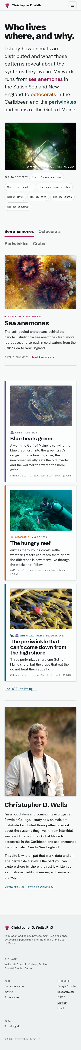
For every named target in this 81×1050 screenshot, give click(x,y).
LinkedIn (62, 1002)
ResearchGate (66, 991)
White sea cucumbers (19, 187)
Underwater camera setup (55, 187)
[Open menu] (72, 5)
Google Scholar (66, 986)
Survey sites (12, 997)
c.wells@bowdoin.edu (40, 886)
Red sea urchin (62, 197)
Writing (9, 991)
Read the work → (42, 357)
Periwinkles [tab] (16, 243)
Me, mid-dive (38, 197)
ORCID (61, 997)
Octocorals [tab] (49, 231)
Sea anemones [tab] (19, 231)
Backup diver (15, 197)
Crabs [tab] (39, 243)
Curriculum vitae (14, 886)
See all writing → (21, 689)
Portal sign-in (12, 1026)
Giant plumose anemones (46, 177)
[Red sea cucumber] (20, 154)
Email (60, 1008)
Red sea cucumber (17, 206)
